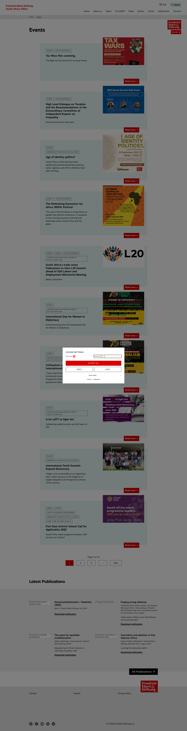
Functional (97, 356)
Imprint (89, 379)
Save (107, 369)
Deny (79, 369)
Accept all (93, 363)
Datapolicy (97, 379)
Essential (69, 356)
